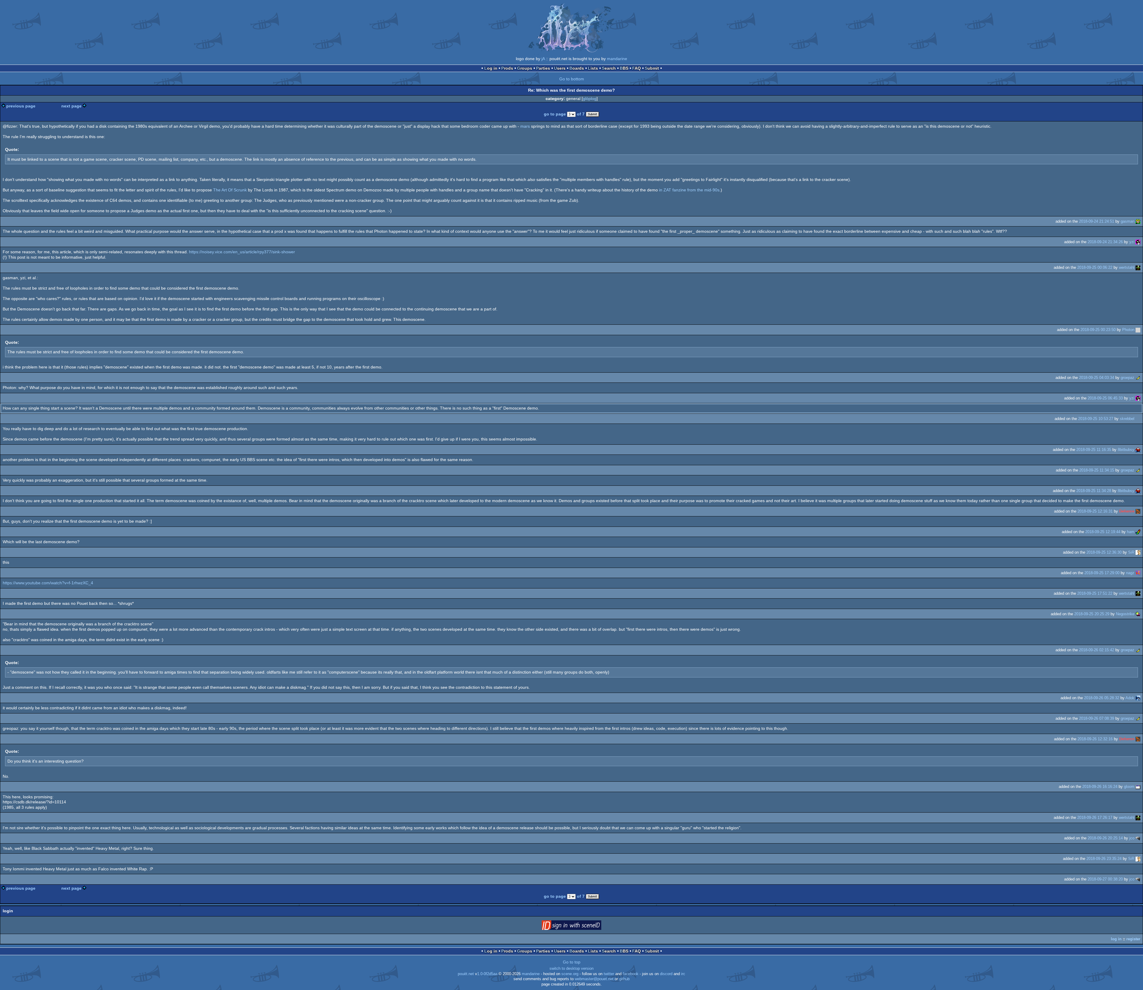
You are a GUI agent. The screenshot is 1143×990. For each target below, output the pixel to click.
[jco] (1138, 838)
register (1133, 939)
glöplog (590, 98)
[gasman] (1138, 221)
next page (71, 106)
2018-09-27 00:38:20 (1105, 879)
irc (683, 974)
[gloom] (1138, 786)
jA (543, 58)
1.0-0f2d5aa (487, 974)
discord (666, 974)
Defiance (1126, 511)
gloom (1129, 786)
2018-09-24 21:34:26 (1105, 242)
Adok (1129, 698)
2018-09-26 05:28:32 (1101, 698)
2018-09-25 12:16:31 (1095, 511)
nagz (1130, 573)
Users (560, 68)
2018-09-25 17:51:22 (1094, 593)
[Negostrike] (1138, 614)
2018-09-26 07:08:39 (1096, 718)
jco (1131, 838)
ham (1130, 532)
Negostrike (1125, 614)
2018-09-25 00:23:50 (1098, 329)
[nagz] (1138, 573)
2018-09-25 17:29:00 (1101, 573)
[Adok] (1138, 698)
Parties (543, 68)
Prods (507, 68)
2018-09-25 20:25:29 (1091, 614)
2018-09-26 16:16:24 (1099, 786)
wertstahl (1126, 267)
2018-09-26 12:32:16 (1095, 739)
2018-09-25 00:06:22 (1094, 267)
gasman (1127, 221)
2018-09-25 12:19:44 (1102, 532)
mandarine (617, 58)
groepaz (1127, 377)
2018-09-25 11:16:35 (1093, 449)
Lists (593, 68)
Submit (652, 68)
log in (1116, 939)
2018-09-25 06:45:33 (1105, 398)
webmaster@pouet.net (594, 979)
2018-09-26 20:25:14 (1105, 838)
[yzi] (1138, 242)
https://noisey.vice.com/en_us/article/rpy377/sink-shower (242, 251)
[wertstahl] (1138, 267)
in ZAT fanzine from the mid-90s (689, 190)
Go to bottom (571, 78)
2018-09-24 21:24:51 (1096, 221)
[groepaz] (1138, 377)
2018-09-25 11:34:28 (1093, 490)
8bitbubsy (1126, 449)
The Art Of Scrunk (230, 190)
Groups (524, 68)
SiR (1131, 552)
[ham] (1138, 532)
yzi (1131, 242)
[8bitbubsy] (1138, 449)
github (624, 979)
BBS (624, 68)
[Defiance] (1138, 511)
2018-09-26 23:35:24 (1104, 858)
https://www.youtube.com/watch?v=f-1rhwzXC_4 (48, 582)
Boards (576, 68)
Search (609, 68)
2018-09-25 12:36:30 (1104, 552)
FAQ (636, 68)
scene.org (569, 974)
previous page (20, 106)
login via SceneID (580, 926)
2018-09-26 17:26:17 (1094, 817)
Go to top (571, 962)
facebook (630, 974)
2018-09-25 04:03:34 (1096, 377)
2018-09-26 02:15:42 (1096, 650)
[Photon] (1138, 329)
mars (525, 126)
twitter (609, 974)
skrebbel (1127, 418)
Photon (1128, 329)
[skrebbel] (1138, 418)
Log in (490, 68)
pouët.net (466, 974)
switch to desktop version (571, 968)
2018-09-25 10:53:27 (1095, 418)
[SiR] (1138, 552)
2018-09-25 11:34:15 (1096, 470)
